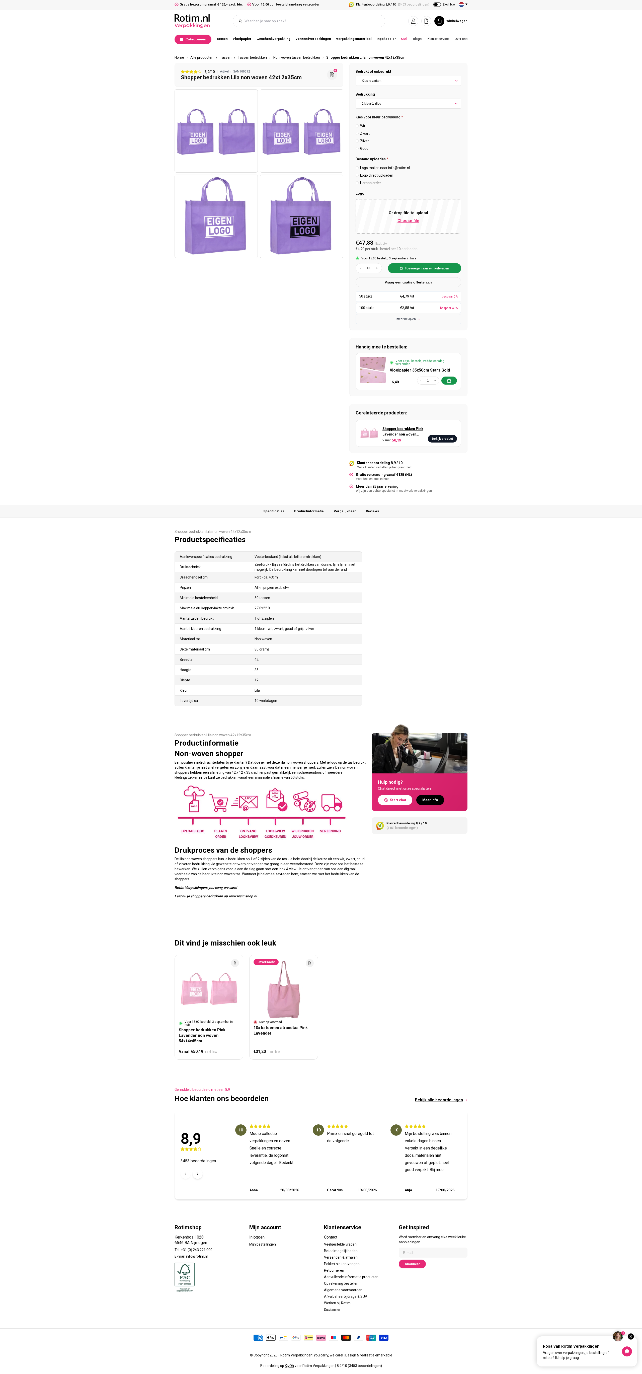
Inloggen (257, 1237)
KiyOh (289, 1366)
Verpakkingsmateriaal (354, 39)
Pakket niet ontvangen (342, 1264)
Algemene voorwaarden (343, 1290)
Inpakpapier (386, 39)
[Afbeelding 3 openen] (216, 216)
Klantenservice (438, 39)
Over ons (461, 39)
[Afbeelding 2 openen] (301, 131)
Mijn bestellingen (262, 1244)
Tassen (222, 39)
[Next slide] (198, 1174)
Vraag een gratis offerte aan (408, 282)
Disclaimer (332, 1310)
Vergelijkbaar (345, 511)
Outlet (405, 39)
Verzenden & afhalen (341, 1257)
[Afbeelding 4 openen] (301, 216)
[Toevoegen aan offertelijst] (235, 963)
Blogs (417, 39)
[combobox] (311, 21)
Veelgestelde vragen (340, 1244)
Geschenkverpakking (273, 39)
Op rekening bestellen (341, 1283)
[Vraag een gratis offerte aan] (332, 75)
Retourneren (334, 1270)
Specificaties (273, 511)
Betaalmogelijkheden (341, 1251)
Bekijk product (442, 439)
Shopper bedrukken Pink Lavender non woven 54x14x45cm (402, 432)
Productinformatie (309, 511)
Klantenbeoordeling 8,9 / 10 (392, 4)
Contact (330, 1237)
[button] (413, 21)
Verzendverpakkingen (313, 39)
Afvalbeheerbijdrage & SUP (345, 1296)
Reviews (372, 511)
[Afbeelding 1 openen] (216, 131)
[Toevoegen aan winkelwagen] (449, 381)
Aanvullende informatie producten (351, 1277)
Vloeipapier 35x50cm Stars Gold (420, 370)
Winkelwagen (456, 21)
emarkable (383, 1355)
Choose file (408, 220)
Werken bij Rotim (337, 1303)
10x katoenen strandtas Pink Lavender (281, 1030)
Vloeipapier (242, 39)
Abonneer (412, 1264)
